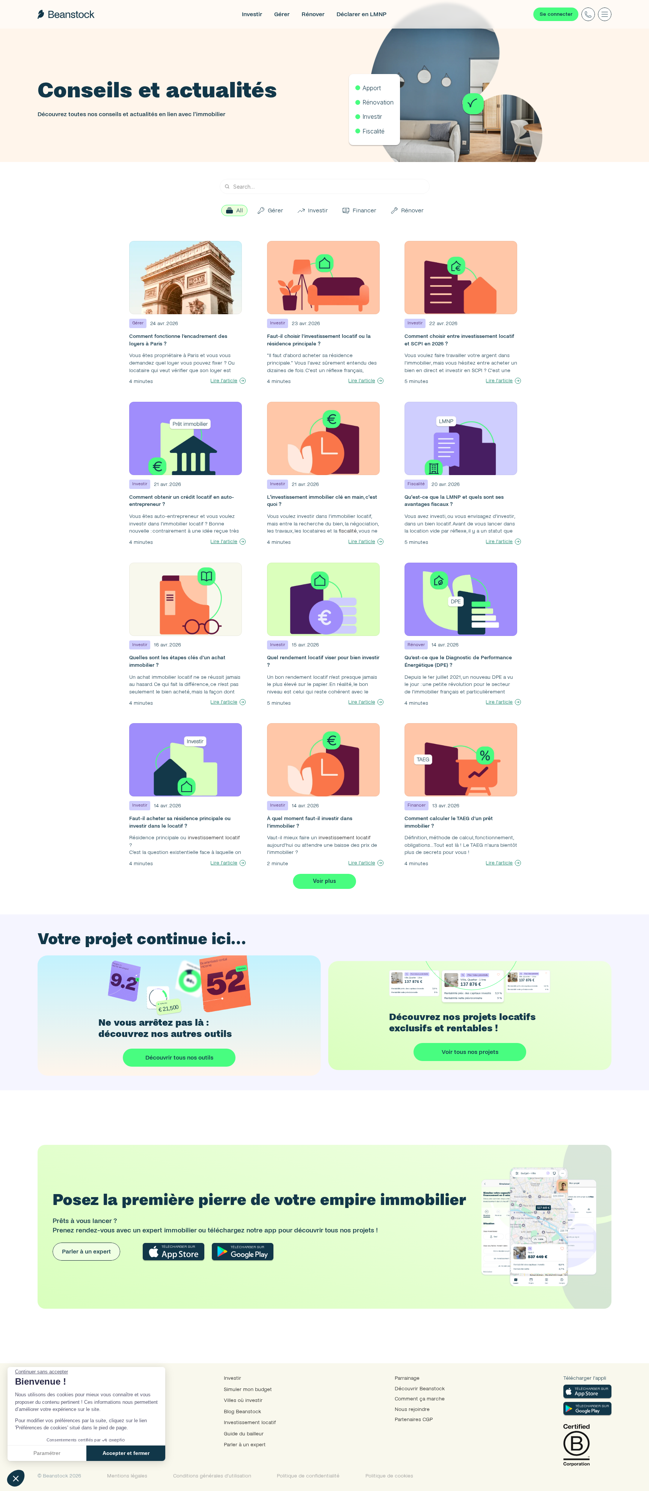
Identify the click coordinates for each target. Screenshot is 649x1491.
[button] (16, 1478)
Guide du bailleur (244, 1434)
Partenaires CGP (414, 1419)
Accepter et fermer (126, 1453)
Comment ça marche (420, 1399)
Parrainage (407, 1378)
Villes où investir (243, 1400)
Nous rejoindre (412, 1409)
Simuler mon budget (248, 1389)
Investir (232, 1378)
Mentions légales (127, 1476)
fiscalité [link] (348, 531)
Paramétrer (46, 1453)
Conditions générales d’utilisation (212, 1476)
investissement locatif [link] (213, 837)
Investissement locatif (250, 1422)
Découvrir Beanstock (420, 1388)
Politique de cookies (389, 1476)
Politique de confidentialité (308, 1476)
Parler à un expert (245, 1444)
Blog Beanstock (242, 1411)
